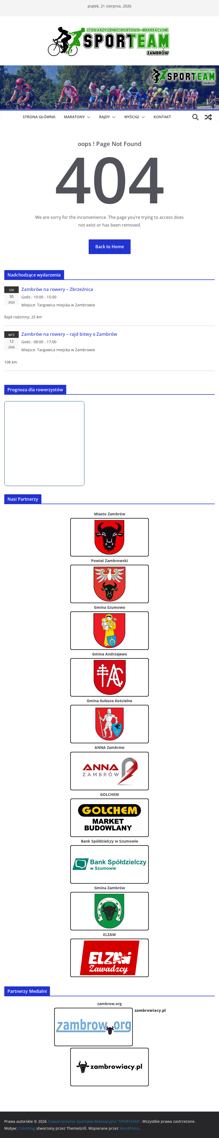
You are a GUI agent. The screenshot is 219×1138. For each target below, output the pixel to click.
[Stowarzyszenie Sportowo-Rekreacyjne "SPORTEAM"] (109, 69)
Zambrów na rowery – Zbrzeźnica (57, 289)
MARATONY (74, 116)
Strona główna (39, 116)
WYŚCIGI (131, 116)
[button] (88, 117)
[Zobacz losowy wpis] (208, 117)
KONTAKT (162, 116)
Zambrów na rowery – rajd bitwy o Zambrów (69, 334)
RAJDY (104, 116)
